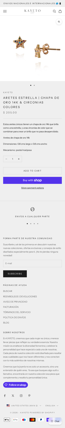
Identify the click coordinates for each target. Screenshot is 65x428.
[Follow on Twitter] (13, 395)
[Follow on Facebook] (4, 395)
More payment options (32, 187)
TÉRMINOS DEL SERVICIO (17, 312)
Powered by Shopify (42, 413)
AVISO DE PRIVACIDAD (15, 301)
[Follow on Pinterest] (29, 395)
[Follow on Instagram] (21, 395)
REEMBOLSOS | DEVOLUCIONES (20, 296)
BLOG (6, 322)
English (50, 406)
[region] (32, 212)
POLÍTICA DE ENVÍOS (14, 317)
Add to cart (32, 170)
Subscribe (15, 273)
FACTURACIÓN (10, 307)
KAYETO (8, 92)
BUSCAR (7, 291)
